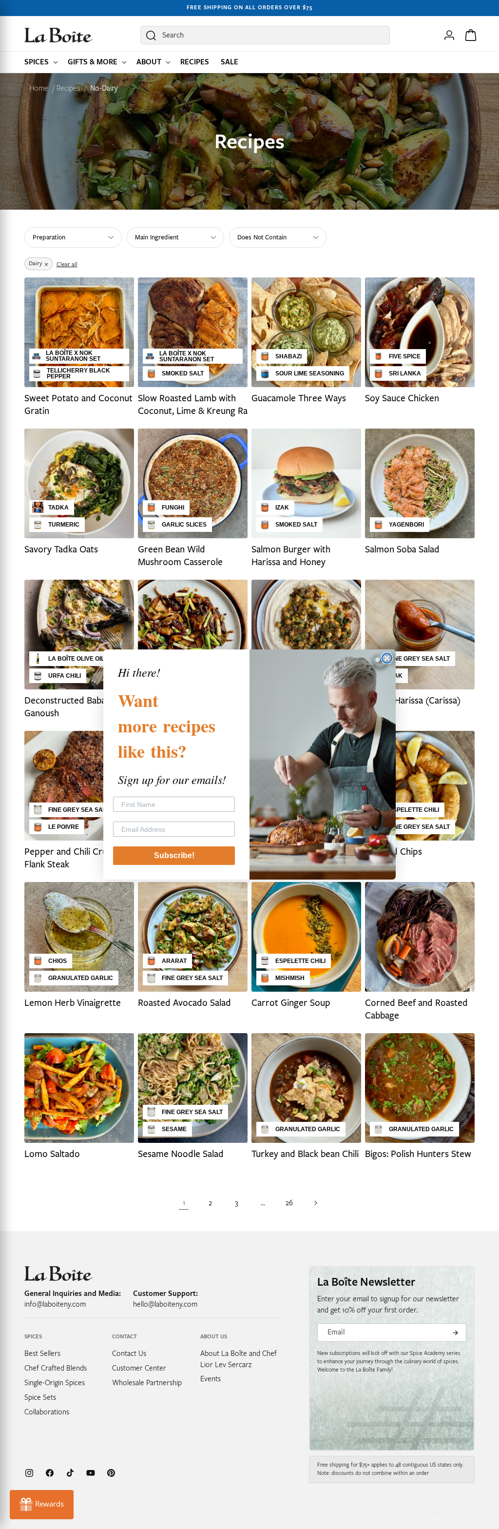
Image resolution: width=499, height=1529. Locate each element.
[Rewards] (42, 1504)
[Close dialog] (387, 658)
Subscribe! (174, 855)
